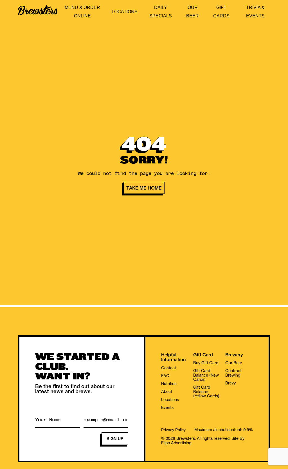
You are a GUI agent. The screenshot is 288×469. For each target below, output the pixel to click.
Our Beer (233, 362)
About (166, 391)
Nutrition (169, 383)
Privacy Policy (173, 430)
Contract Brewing (233, 372)
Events (167, 407)
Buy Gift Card (205, 362)
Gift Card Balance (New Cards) (206, 375)
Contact (168, 367)
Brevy (230, 383)
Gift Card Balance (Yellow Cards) (206, 392)
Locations (125, 11)
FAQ (165, 375)
